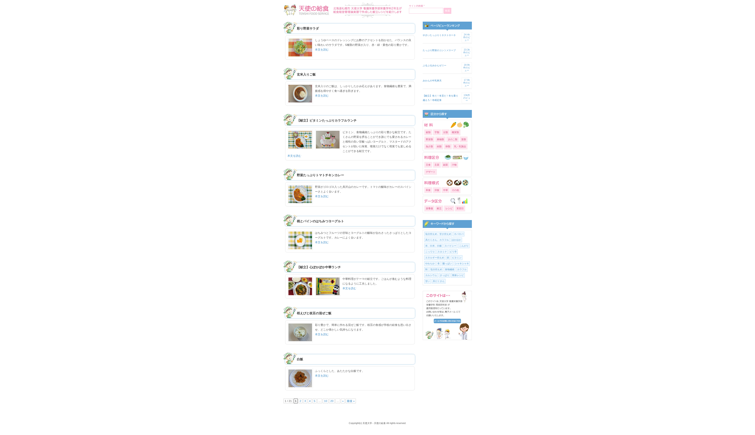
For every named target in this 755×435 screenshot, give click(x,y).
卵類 (448, 146)
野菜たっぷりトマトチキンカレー (320, 175)
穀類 (428, 132)
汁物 (454, 164)
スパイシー (450, 245)
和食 (428, 190)
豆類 (445, 132)
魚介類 (429, 146)
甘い (427, 281)
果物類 (440, 139)
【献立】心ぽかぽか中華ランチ (319, 267)
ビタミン (456, 257)
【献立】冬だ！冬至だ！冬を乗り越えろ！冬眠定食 (440, 97)
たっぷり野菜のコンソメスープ (439, 50)
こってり (430, 251)
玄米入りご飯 (306, 74)
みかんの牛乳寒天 (432, 80)
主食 (428, 164)
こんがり (464, 245)
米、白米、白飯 (433, 245)
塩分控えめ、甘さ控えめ (438, 234)
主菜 (437, 164)
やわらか (430, 263)
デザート (430, 171)
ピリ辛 (453, 251)
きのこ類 (452, 139)
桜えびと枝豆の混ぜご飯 (314, 313)
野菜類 (429, 139)
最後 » (351, 401)
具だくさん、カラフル (437, 240)
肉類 (439, 146)
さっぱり (444, 275)
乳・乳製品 (460, 146)
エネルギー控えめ (434, 257)
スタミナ (442, 251)
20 (331, 401)
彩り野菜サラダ (308, 28)
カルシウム (431, 275)
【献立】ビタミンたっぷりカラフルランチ (327, 120)
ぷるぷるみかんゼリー (434, 65)
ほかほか (456, 240)
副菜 (445, 164)
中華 (445, 190)
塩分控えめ (436, 269)
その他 (455, 190)
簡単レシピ (458, 275)
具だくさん (439, 281)
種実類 (455, 132)
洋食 (437, 190)
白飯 (300, 359)
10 (325, 401)
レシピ (449, 208)
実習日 (460, 208)
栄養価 (429, 208)
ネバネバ (458, 234)
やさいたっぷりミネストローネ (439, 35)
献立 (439, 208)
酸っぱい (447, 263)
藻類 (463, 139)
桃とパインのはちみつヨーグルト (320, 221)
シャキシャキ (462, 263)
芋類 (437, 132)
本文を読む (322, 49)
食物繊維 (449, 269)
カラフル (462, 269)
